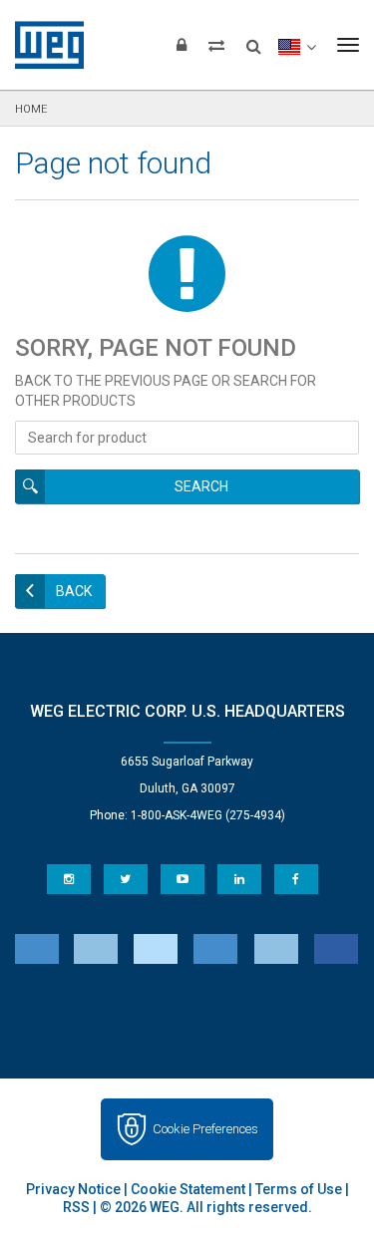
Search (201, 486)
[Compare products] (216, 45)
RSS (76, 1207)
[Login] (181, 45)
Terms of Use (298, 1189)
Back (74, 591)
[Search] (253, 40)
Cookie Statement (188, 1189)
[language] (296, 45)
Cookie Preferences (205, 1128)
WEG (42, 45)
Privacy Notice (73, 1189)
